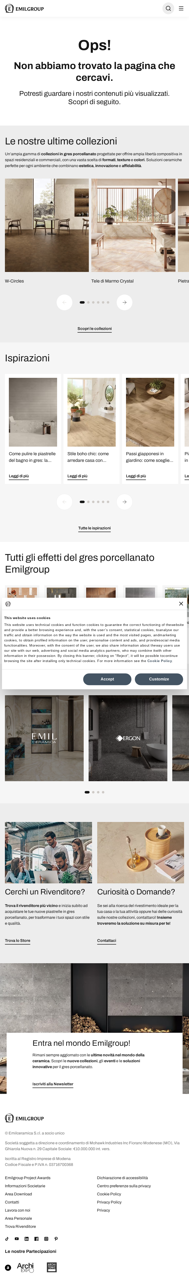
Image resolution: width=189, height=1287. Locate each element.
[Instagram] (46, 1239)
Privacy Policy (109, 1202)
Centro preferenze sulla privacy (124, 1186)
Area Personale (18, 1218)
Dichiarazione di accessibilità (122, 1178)
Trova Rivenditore (20, 1226)
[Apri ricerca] (168, 8)
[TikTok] (7, 1239)
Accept (107, 679)
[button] (82, 302)
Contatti (12, 1202)
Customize (159, 679)
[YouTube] (17, 1239)
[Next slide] (124, 302)
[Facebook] (36, 1239)
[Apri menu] (181, 8)
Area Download (18, 1194)
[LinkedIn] (27, 1239)
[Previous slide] (64, 302)
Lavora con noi (17, 1210)
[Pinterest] (56, 1239)
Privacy (103, 1210)
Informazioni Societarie (25, 1186)
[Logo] (24, 8)
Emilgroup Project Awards (27, 1178)
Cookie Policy (159, 661)
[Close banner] (181, 603)
